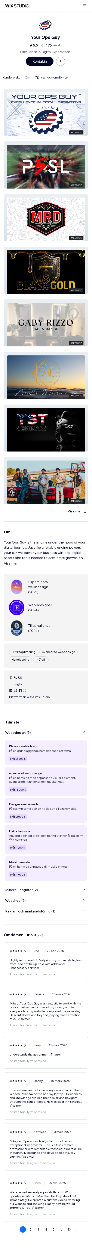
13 (69, 1229)
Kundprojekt (11, 77)
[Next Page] (77, 1229)
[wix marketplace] (17, 5)
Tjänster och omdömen (51, 77)
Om (27, 77)
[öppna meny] (84, 6)
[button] (46, 112)
